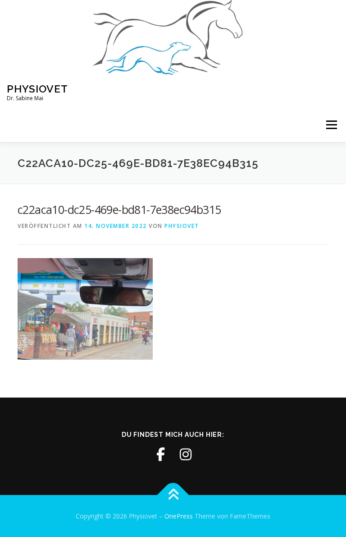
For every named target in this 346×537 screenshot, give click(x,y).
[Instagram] (185, 454)
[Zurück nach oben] (173, 495)
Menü (331, 125)
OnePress (178, 516)
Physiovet (37, 89)
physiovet (181, 226)
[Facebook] (160, 454)
